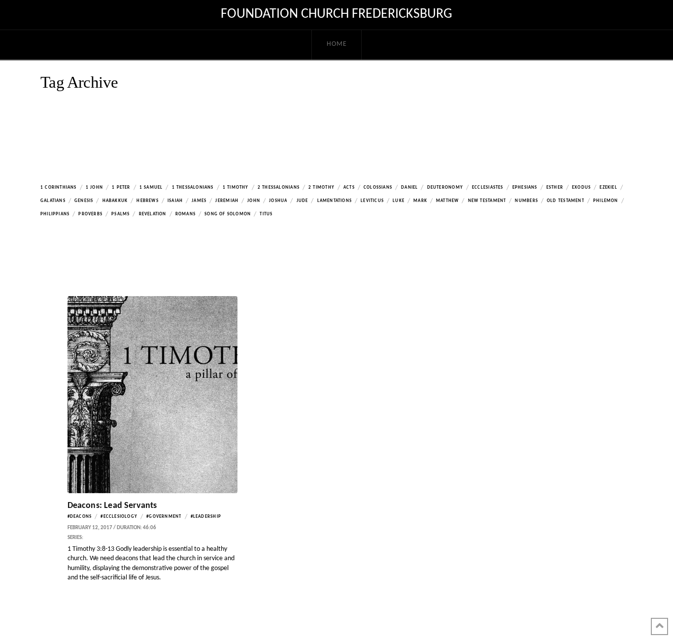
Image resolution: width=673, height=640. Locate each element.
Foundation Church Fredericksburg (336, 14)
